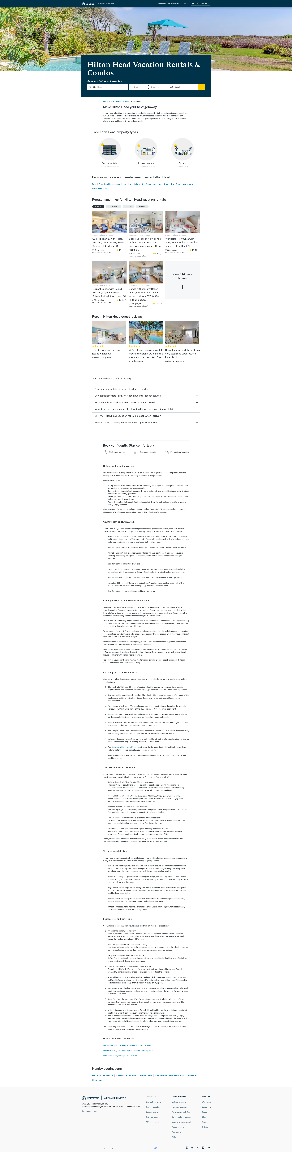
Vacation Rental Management (169, 4)
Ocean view (151, 184)
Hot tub (129, 206)
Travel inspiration (153, 1107)
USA (112, 102)
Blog (204, 1117)
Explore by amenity (153, 1102)
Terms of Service (121, 1148)
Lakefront (138, 184)
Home (105, 102)
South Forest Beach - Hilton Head (169, 1076)
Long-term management (181, 1122)
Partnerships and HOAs (181, 1112)
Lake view (127, 184)
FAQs (174, 1137)
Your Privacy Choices (147, 1148)
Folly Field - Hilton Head (102, 1076)
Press (204, 1122)
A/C (106, 189)
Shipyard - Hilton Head (197, 1076)
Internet (142, 206)
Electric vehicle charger (109, 184)
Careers (205, 1112)
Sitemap (102, 1148)
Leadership (206, 1107)
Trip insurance (152, 1117)
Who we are (206, 1102)
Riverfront (175, 184)
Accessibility (134, 1148)
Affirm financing (152, 1122)
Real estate (176, 1132)
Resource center (178, 1127)
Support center (152, 1112)
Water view (188, 184)
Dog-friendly (113, 206)
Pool (94, 184)
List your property (179, 1102)
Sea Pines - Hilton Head (126, 1076)
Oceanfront (163, 184)
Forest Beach (146, 1076)
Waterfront (97, 189)
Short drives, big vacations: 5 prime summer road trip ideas (128, 1050)
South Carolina (122, 102)
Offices (205, 1127)
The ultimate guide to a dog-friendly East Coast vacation (127, 1045)
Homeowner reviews (179, 1107)
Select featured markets (181, 1117)
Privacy (111, 1148)
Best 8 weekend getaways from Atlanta (120, 1055)
